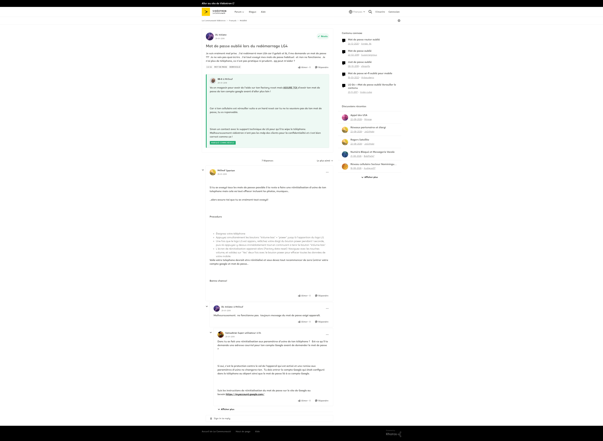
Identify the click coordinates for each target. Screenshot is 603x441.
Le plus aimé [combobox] (325, 160)
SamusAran (231, 332)
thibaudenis (367, 77)
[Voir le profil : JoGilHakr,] (345, 130)
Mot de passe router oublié (364, 39)
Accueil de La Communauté (216, 431)
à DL (259, 332)
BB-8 (220, 79)
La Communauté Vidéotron (213, 20)
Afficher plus (227, 409)
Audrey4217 (369, 168)
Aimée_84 (366, 43)
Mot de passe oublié (360, 50)
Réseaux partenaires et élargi (368, 127)
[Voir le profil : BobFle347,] (345, 154)
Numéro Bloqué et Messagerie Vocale (372, 152)
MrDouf (221, 170)
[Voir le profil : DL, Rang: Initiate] (210, 36)
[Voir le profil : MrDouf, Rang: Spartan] (213, 172)
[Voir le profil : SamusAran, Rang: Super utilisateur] (220, 334)
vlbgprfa (365, 66)
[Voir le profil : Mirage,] (345, 117)
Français (232, 20)
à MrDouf (228, 79)
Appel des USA (358, 115)
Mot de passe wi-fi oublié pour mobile (370, 73)
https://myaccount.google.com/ (245, 394)
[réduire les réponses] (203, 170)
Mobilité (243, 20)
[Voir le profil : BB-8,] (213, 81)
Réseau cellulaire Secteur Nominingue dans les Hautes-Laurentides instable (373, 164)
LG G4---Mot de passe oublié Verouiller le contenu (372, 86)
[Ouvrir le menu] (399, 20)
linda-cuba (366, 92)
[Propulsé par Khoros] (393, 433)
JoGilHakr (369, 131)
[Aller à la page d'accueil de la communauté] (215, 12)
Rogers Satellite (359, 139)
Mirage (368, 119)
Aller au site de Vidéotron (217, 3)
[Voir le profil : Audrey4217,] (345, 166)
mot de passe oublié (360, 62)
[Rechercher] (370, 12)
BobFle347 (369, 156)
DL (216, 34)
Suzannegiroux (369, 54)
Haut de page (243, 431)
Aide (257, 431)
